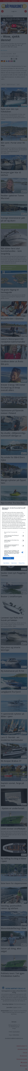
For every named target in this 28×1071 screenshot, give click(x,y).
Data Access (14, 563)
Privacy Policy (22, 563)
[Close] (25, 508)
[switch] (23, 535)
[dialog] (14, 535)
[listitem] (14, 533)
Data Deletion (6, 563)
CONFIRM (8, 558)
